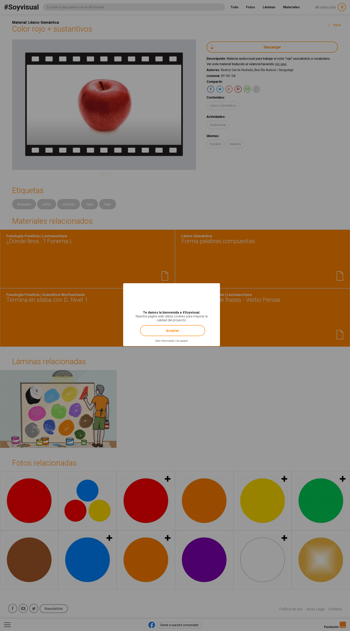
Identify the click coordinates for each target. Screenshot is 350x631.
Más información (165, 340)
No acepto (182, 340)
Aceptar (172, 331)
